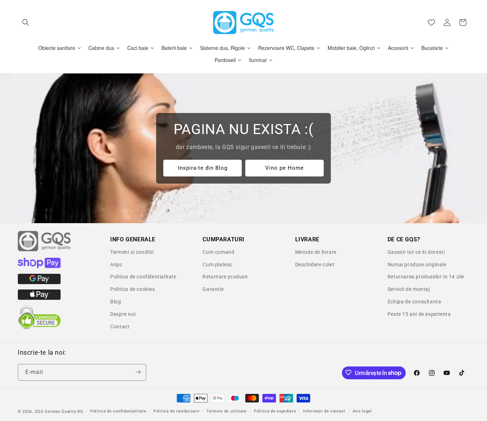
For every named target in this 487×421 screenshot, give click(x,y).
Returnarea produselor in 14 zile (426, 276)
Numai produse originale (417, 264)
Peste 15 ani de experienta (419, 314)
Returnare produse (225, 276)
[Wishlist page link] (431, 22)
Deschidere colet (315, 264)
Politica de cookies (132, 289)
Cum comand (218, 252)
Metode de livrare (316, 252)
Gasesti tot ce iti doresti (416, 252)
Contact (119, 326)
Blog (115, 301)
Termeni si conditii (131, 252)
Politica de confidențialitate (118, 411)
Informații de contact (324, 411)
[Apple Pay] (39, 298)
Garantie (213, 289)
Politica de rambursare (176, 411)
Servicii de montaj (409, 289)
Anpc (116, 264)
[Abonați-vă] (138, 372)
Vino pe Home (284, 168)
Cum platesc (217, 264)
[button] (26, 22)
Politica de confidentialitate (143, 276)
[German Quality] (44, 250)
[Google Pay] (39, 282)
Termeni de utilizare (226, 411)
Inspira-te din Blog (202, 168)
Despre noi (122, 314)
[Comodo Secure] (39, 327)
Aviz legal (362, 411)
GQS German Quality (55, 411)
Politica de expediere (275, 411)
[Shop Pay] (39, 266)
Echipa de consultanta (414, 301)
